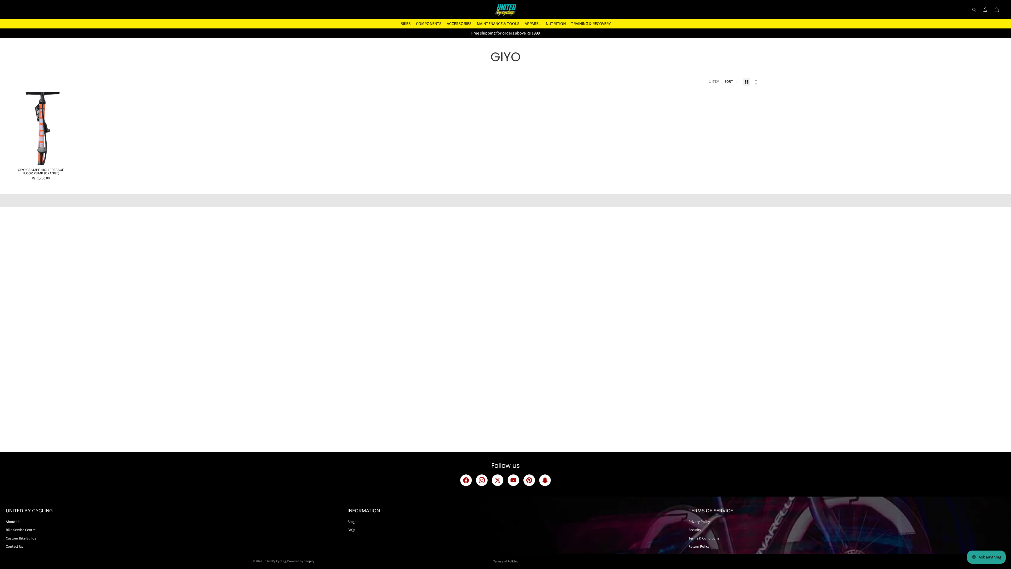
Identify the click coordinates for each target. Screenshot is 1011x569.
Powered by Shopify (300, 561)
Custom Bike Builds (21, 538)
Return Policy (699, 546)
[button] (731, 82)
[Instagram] (482, 480)
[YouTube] (513, 480)
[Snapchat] (545, 480)
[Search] (974, 10)
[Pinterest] (529, 480)
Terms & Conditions (703, 538)
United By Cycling (274, 561)
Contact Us (14, 546)
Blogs (352, 521)
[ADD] (69, 156)
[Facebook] (466, 480)
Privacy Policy (699, 521)
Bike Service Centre (21, 530)
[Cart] (997, 10)
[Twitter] (497, 480)
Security (694, 530)
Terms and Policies (505, 561)
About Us (13, 521)
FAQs (351, 530)
